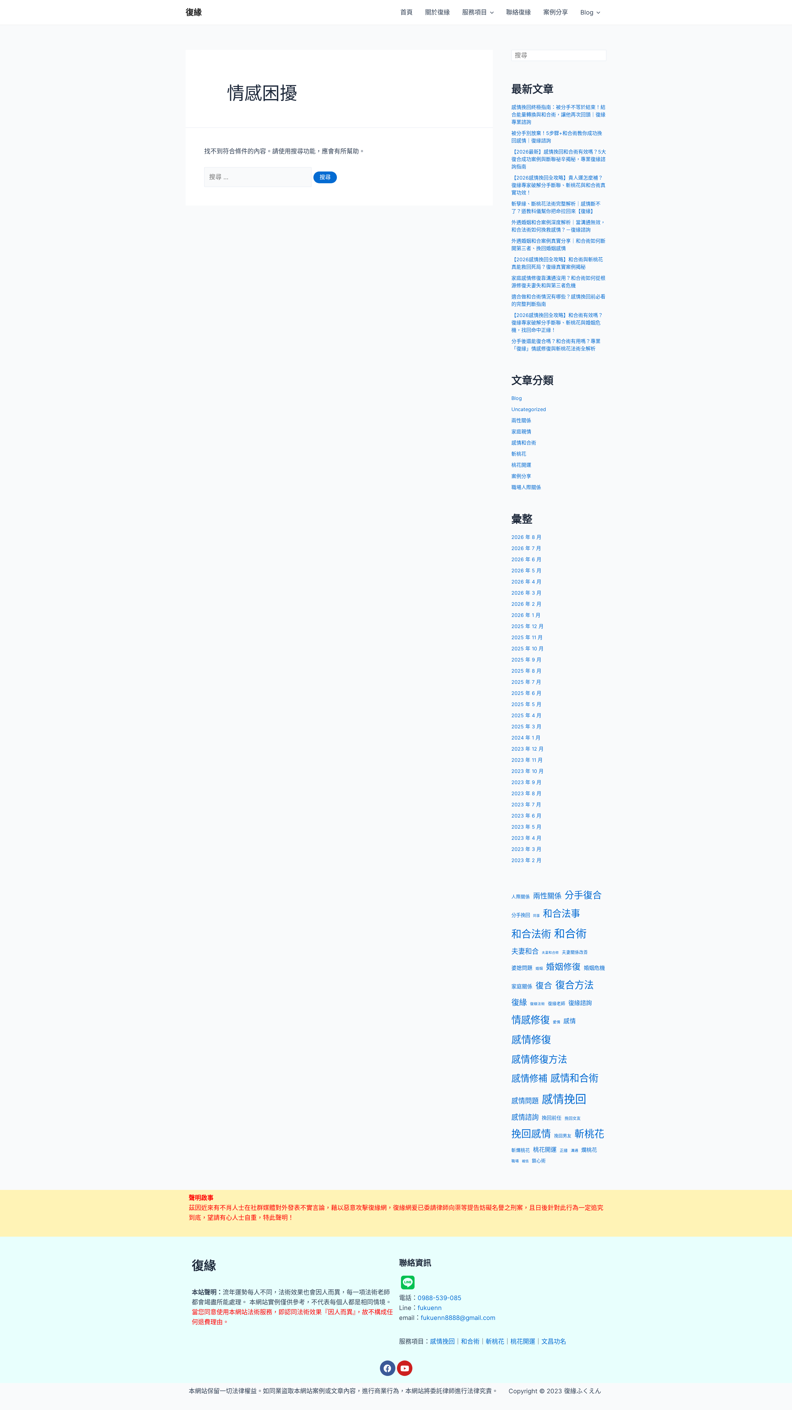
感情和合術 (523, 443)
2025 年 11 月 (527, 637)
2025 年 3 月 (526, 726)
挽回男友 (562, 1135)
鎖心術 (539, 1161)
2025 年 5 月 (526, 704)
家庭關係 (521, 986)
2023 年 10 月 (527, 771)
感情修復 (531, 1040)
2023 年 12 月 (527, 749)
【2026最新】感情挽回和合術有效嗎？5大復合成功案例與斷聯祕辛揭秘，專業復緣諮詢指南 (558, 159)
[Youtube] (404, 1368)
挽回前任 (552, 1118)
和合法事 (561, 913)
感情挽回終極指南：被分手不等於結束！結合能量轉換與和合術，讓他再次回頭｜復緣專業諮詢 (558, 114)
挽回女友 (573, 1118)
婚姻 (539, 968)
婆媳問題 (521, 968)
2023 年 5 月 (526, 827)
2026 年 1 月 (525, 615)
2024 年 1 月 (525, 738)
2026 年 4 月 (526, 582)
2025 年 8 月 (526, 671)
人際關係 (520, 897)
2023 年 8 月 (526, 793)
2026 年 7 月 (526, 548)
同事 (536, 916)
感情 (569, 1021)
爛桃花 (589, 1150)
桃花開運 (521, 465)
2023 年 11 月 (527, 760)
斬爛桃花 (520, 1150)
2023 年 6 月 (526, 816)
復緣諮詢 (580, 1003)
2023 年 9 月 (526, 782)
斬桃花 (518, 454)
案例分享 (521, 476)
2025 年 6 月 (526, 693)
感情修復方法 (539, 1059)
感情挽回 (564, 1099)
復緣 (194, 12)
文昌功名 (553, 1341)
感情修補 (529, 1078)
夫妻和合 (525, 951)
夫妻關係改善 (575, 952)
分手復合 (583, 894)
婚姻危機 (594, 968)
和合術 (570, 933)
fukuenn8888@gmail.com (458, 1317)
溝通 (574, 1150)
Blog (516, 398)
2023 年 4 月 (526, 838)
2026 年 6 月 (526, 559)
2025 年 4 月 (526, 715)
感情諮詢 (525, 1117)
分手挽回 (520, 915)
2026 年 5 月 (526, 570)
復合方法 (574, 985)
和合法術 (531, 934)
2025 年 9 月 (526, 660)
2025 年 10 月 (527, 648)
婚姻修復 (563, 966)
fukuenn (430, 1308)
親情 (525, 1161)
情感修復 (530, 1020)
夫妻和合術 (550, 953)
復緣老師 (556, 1003)
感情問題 (525, 1100)
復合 (544, 985)
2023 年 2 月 (526, 860)
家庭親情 (521, 431)
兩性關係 (521, 420)
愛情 (556, 1022)
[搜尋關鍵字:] (258, 177)
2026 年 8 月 (526, 537)
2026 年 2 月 (526, 604)
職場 (515, 1161)
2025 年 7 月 (526, 682)
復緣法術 (537, 1004)
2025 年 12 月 (527, 626)
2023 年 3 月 (526, 849)
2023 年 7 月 (526, 804)
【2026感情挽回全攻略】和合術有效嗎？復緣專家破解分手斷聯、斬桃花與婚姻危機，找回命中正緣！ (557, 322)
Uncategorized (528, 409)
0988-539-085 (439, 1298)
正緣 (564, 1150)
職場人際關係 (526, 487)
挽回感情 (531, 1134)
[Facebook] (387, 1368)
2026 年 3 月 (526, 593)
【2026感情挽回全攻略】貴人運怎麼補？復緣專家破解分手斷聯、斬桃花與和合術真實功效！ (558, 185)
